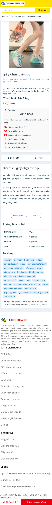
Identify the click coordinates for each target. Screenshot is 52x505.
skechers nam (39, 280)
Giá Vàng (43, 495)
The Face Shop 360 (30, 495)
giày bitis (19, 268)
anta (25, 284)
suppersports (9, 296)
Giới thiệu (13, 158)
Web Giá (3, 497)
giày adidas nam (11, 264)
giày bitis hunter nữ (26, 276)
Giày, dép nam (8, 439)
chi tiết (39, 158)
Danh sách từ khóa (10, 399)
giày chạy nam (10, 292)
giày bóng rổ (34, 284)
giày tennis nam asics (13, 288)
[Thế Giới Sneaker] (14, 320)
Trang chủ (4, 16)
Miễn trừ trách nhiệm (11, 373)
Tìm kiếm (42, 10)
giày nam (18, 260)
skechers (7, 260)
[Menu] (48, 3)
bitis (28, 280)
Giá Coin (11, 497)
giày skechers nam (33, 268)
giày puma (8, 268)
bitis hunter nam (36, 272)
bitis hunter (29, 260)
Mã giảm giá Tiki (9, 405)
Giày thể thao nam (18, 16)
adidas (39, 260)
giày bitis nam (10, 276)
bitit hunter (22, 272)
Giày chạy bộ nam (34, 16)
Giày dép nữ (7, 452)
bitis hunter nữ (10, 280)
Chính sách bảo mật (11, 360)
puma (22, 264)
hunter (21, 280)
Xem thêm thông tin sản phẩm (26, 215)
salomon (17, 284)
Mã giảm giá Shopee (11, 418)
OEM (16, 79)
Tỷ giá (17, 495)
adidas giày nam (40, 292)
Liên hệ (4, 424)
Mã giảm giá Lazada (11, 412)
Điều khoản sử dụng (11, 367)
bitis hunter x (9, 272)
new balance (30, 288)
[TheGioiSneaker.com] (17, 3)
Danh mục (6, 380)
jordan (45, 284)
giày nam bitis (25, 292)
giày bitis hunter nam (37, 264)
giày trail (7, 284)
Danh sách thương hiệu (12, 386)
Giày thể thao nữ (9, 458)
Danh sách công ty (10, 392)
